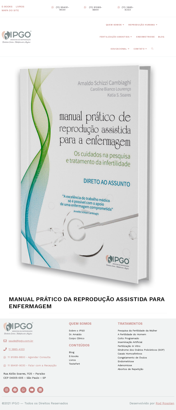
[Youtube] (32, 390)
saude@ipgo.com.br (21, 340)
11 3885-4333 (17, 349)
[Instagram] (6, 390)
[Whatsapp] (23, 390)
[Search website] (152, 49)
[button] (60, 8)
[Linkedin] (40, 390)
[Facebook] (15, 390)
